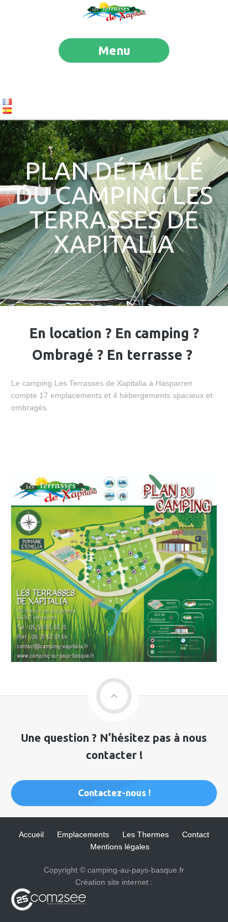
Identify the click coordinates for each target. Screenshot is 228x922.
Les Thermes (145, 834)
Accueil (31, 834)
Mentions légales (119, 846)
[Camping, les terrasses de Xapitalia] (114, 19)
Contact (195, 834)
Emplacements (83, 834)
